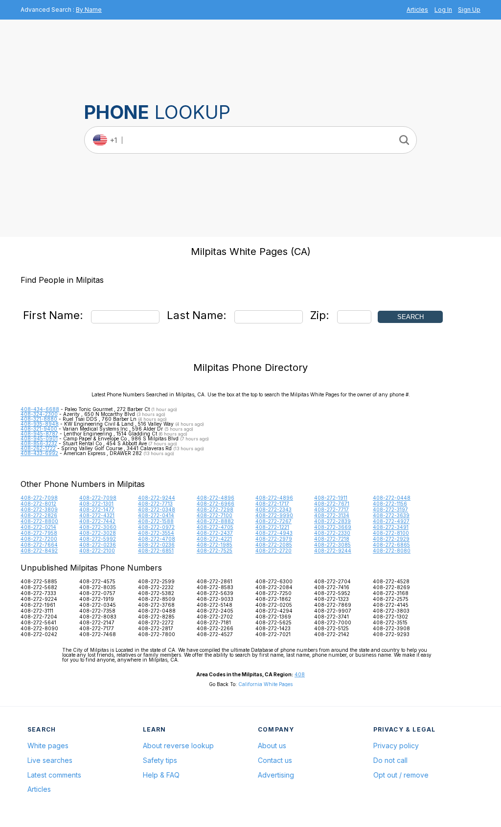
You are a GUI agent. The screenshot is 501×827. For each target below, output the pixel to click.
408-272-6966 (215, 503)
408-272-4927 (391, 521)
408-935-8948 (40, 424)
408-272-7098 (39, 498)
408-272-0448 (391, 498)
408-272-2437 (215, 533)
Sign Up (469, 9)
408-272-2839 (332, 521)
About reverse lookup (178, 745)
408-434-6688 (40, 409)
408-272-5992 (97, 539)
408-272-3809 (39, 509)
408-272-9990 (274, 515)
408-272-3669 (332, 527)
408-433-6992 (39, 453)
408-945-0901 (39, 438)
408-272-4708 (156, 539)
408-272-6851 (156, 550)
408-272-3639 (391, 515)
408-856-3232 (39, 443)
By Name (89, 9)
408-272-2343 (273, 509)
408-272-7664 (39, 545)
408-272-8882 (215, 521)
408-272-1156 (390, 503)
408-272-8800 (39, 521)
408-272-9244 (156, 498)
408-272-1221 (272, 527)
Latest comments (54, 775)
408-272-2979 (273, 539)
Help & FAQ (161, 775)
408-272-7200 (39, 539)
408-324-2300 (39, 414)
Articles (417, 9)
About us (272, 745)
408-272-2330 (332, 533)
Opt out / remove (401, 775)
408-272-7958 (39, 533)
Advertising (276, 775)
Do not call (390, 760)
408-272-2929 (391, 539)
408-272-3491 (391, 527)
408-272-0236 (97, 545)
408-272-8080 (391, 550)
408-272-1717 (272, 503)
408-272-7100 (214, 515)
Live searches (49, 760)
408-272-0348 (156, 509)
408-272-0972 (156, 527)
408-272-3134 (331, 515)
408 (300, 674)
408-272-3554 (156, 533)
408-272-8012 (38, 503)
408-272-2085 (273, 545)
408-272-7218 (331, 539)
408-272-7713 (155, 503)
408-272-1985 (214, 545)
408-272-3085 (332, 545)
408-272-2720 (273, 550)
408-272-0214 (38, 527)
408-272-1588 (156, 521)
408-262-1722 (38, 448)
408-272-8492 (39, 550)
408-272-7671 (331, 503)
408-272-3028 (97, 533)
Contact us (275, 760)
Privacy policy (396, 745)
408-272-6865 (391, 545)
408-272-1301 (96, 503)
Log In (443, 9)
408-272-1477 (96, 509)
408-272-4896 (215, 498)
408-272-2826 (39, 515)
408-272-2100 (97, 550)
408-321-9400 (39, 429)
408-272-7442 (97, 521)
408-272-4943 (274, 533)
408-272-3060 (97, 527)
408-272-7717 (331, 509)
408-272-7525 (214, 550)
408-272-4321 (96, 515)
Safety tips (160, 760)
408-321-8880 (39, 419)
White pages (47, 745)
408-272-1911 (330, 498)
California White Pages (265, 684)
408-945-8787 (39, 433)
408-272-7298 (215, 509)
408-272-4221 (214, 539)
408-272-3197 (390, 509)
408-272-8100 (391, 533)
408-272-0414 (156, 515)
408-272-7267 (273, 521)
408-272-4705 (215, 527)
